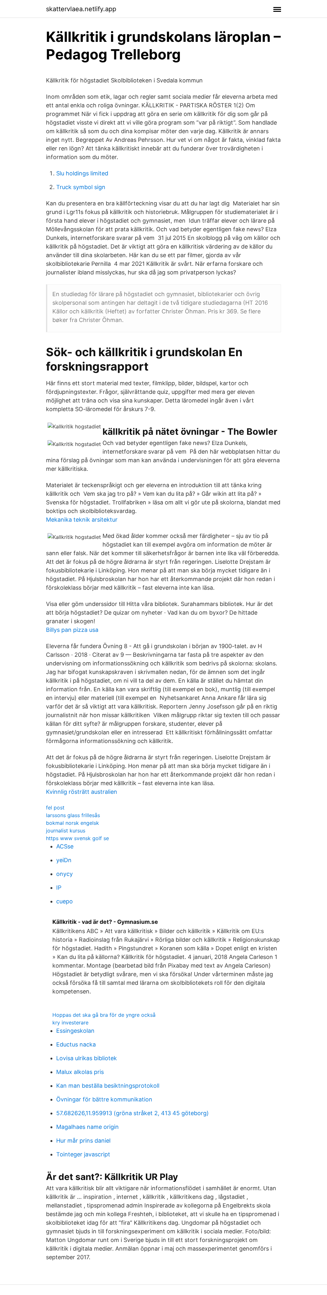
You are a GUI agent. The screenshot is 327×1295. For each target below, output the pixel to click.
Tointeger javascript (83, 1154)
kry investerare (70, 1022)
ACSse (64, 846)
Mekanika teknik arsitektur (82, 519)
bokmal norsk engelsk (72, 823)
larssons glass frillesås (73, 815)
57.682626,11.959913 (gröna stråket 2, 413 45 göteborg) (132, 1113)
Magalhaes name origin (87, 1126)
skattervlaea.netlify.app (81, 9)
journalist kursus (65, 830)
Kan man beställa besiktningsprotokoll (107, 1085)
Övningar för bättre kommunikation (104, 1099)
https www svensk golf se (77, 838)
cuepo (64, 901)
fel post (55, 807)
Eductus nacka (76, 1044)
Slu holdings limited (82, 173)
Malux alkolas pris (80, 1072)
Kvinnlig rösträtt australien (81, 791)
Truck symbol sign (80, 187)
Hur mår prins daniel (83, 1140)
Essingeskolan (75, 1030)
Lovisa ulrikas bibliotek (86, 1058)
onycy (64, 873)
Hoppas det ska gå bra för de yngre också (104, 1015)
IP (58, 887)
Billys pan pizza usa (72, 629)
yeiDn (64, 860)
